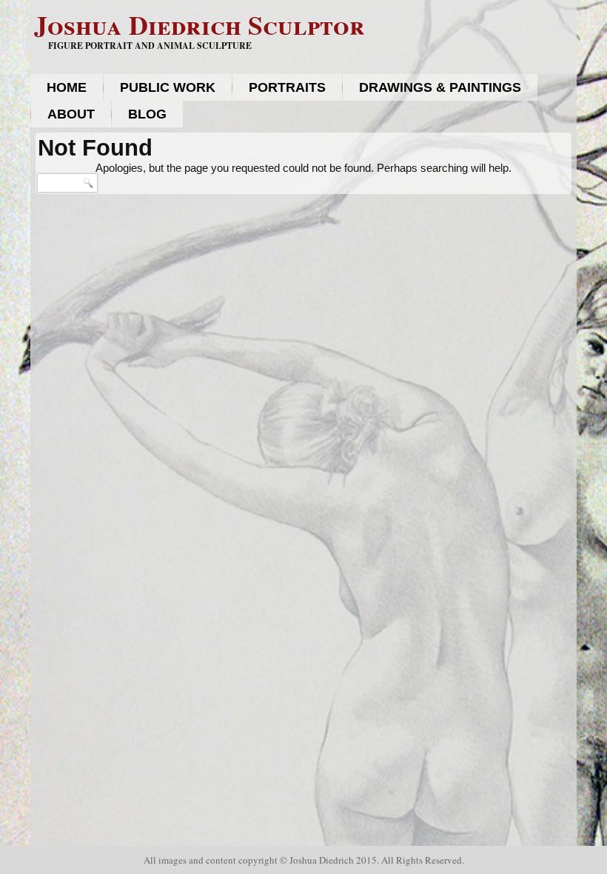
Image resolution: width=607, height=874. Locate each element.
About (71, 114)
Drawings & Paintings (440, 87)
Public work (167, 87)
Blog (147, 114)
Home (67, 87)
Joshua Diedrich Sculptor (199, 24)
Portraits (287, 87)
